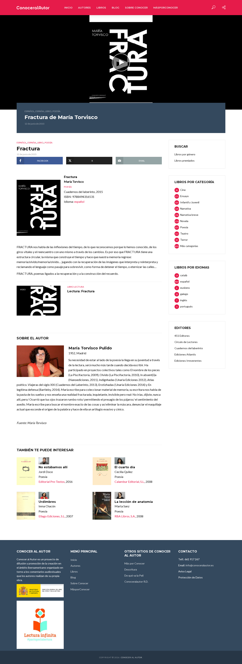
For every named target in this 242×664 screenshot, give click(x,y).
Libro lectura (75, 286)
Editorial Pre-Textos (52, 481)
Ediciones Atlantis (185, 354)
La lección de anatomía (134, 502)
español (29, 111)
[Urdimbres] (26, 506)
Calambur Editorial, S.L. (129, 481)
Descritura (130, 569)
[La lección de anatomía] (102, 506)
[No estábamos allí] (26, 471)
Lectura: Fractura (81, 291)
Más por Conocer (134, 563)
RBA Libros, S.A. (125, 516)
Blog (115, 7)
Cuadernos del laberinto (189, 348)
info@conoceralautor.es (200, 565)
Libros (101, 7)
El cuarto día (125, 467)
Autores (84, 7)
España (40, 111)
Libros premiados (185, 160)
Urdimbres (47, 502)
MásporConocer (165, 7)
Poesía (56, 111)
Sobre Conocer (136, 7)
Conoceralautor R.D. (136, 581)
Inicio (68, 7)
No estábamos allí (53, 467)
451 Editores (182, 335)
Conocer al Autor (131, 657)
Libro (48, 111)
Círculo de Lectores (186, 342)
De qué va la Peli (133, 575)
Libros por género (185, 154)
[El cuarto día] (102, 471)
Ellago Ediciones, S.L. (52, 516)
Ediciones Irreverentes (188, 360)
